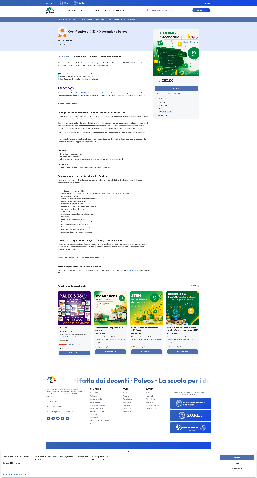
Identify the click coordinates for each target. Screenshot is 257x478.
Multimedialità (95, 417)
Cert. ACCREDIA (96, 402)
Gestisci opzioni (237, 468)
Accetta (237, 457)
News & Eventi (128, 411)
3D (91, 424)
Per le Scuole (127, 399)
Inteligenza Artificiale (97, 405)
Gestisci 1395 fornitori (228, 474)
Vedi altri (194, 286)
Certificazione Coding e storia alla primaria (109, 329)
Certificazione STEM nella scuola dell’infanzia (144, 329)
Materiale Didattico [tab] (111, 56)
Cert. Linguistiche (96, 399)
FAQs (148, 393)
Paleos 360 (63, 328)
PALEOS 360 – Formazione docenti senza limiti (94, 93)
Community (127, 402)
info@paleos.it (54, 402)
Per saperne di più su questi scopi (244, 474)
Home (60, 19)
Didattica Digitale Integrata (99, 420)
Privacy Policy (151, 399)
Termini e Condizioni (153, 405)
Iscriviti (176, 88)
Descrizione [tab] (63, 56)
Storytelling (94, 414)
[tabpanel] (104, 168)
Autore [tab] (93, 56)
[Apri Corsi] (84, 10)
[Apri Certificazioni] (100, 10)
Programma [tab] (79, 56)
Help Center (150, 396)
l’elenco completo (132, 270)
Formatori (126, 396)
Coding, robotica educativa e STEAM (92, 19)
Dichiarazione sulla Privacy (18, 474)
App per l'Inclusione (97, 411)
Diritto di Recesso (152, 408)
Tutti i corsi (93, 396)
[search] (147, 10)
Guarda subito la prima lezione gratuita (115, 193)
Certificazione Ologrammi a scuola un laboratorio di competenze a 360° (182, 329)
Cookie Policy (6, 474)
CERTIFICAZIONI (70, 19)
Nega (237, 463)
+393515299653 (55, 407)
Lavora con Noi (128, 408)
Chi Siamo (126, 393)
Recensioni (126, 405)
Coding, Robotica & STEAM (99, 408)
